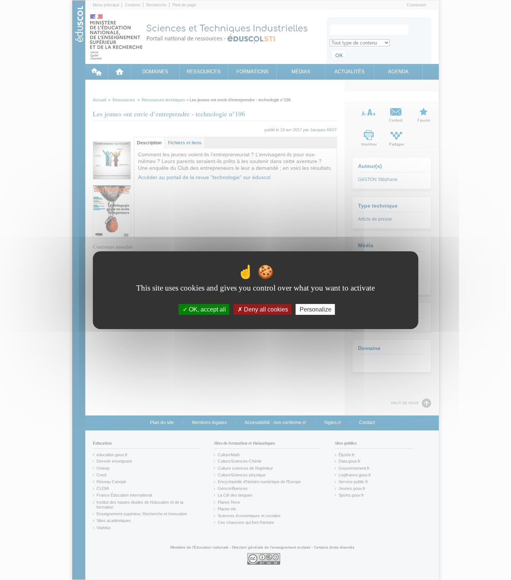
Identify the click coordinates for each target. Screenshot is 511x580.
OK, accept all (206, 309)
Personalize (315, 309)
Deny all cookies (265, 309)
